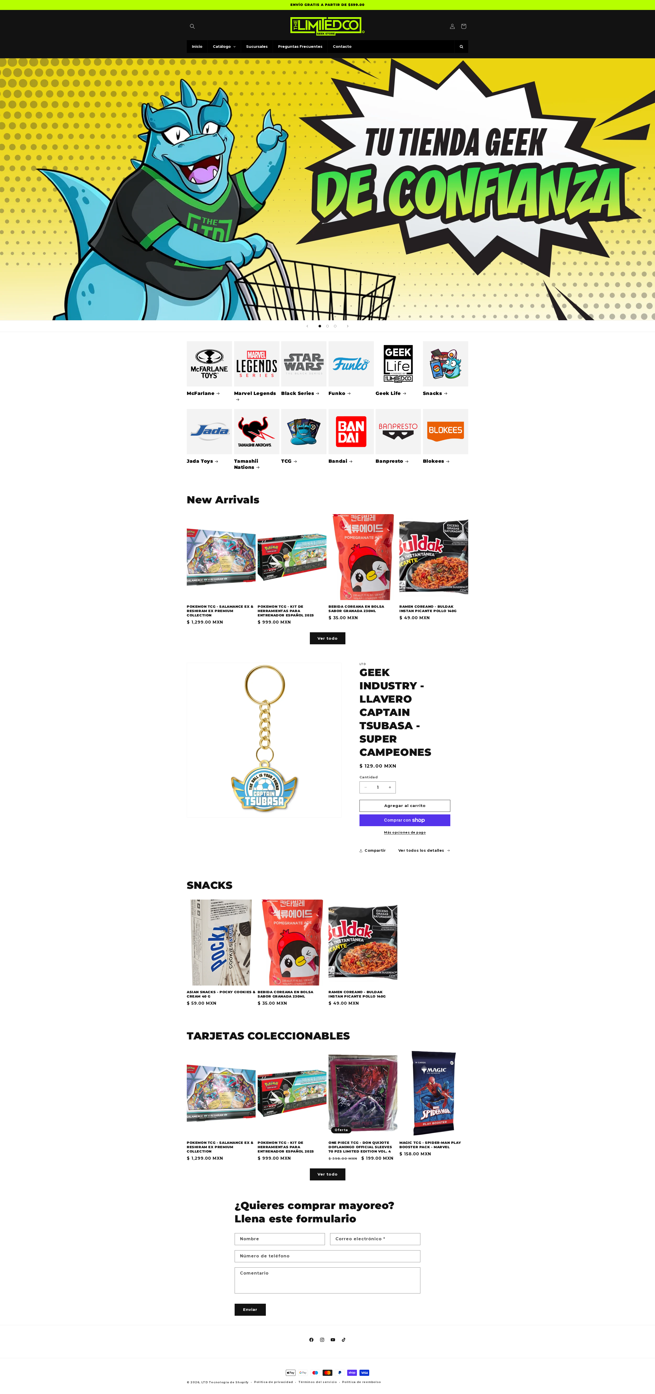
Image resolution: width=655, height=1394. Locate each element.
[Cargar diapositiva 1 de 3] (320, 326)
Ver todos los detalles (421, 850)
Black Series (297, 393)
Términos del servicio (317, 1382)
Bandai (338, 461)
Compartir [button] (375, 850)
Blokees (433, 461)
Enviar (250, 1309)
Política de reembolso (361, 1382)
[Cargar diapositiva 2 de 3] (327, 326)
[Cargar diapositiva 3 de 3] (335, 326)
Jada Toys (200, 461)
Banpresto (389, 461)
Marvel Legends (255, 393)
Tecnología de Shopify (229, 1382)
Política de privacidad (273, 1382)
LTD (205, 1382)
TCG (286, 461)
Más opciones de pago (405, 832)
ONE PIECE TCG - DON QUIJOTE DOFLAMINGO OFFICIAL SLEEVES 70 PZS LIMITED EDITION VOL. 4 (360, 1147)
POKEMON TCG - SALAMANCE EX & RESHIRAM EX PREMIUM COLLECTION (220, 610)
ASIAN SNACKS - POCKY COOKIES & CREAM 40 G (221, 994)
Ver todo (328, 638)
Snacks (432, 393)
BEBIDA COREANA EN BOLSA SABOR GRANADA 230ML (356, 608)
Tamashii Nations (246, 464)
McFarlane (200, 393)
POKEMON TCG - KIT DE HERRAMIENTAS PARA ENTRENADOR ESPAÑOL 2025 (286, 610)
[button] (192, 26)
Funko (337, 393)
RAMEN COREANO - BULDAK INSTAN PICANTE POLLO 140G (428, 608)
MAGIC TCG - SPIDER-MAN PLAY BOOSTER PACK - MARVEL (430, 1145)
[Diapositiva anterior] (307, 326)
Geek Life (388, 393)
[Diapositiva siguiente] (347, 326)
